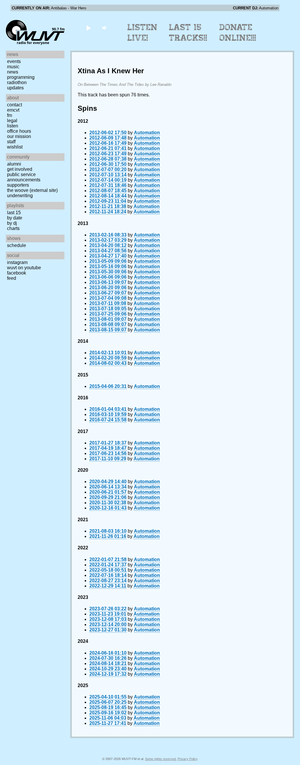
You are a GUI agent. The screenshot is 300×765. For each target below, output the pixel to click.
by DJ (12, 223)
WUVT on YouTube (24, 267)
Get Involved (19, 169)
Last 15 (14, 212)
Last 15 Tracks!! (188, 32)
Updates (15, 87)
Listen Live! (142, 32)
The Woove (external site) (32, 190)
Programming (21, 77)
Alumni (14, 163)
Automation (147, 132)
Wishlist (15, 146)
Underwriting (20, 195)
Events (14, 61)
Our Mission (19, 136)
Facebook (16, 272)
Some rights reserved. (161, 759)
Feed (11, 278)
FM (9, 115)
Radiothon (17, 82)
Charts (13, 228)
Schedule (16, 245)
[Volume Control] (105, 27)
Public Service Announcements (23, 177)
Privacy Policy (188, 759)
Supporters (18, 185)
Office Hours (19, 131)
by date (14, 217)
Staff (11, 141)
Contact (14, 104)
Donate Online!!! (237, 32)
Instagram (17, 262)
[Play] (88, 27)
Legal (12, 120)
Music (13, 66)
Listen (12, 125)
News (12, 71)
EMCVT (13, 110)
